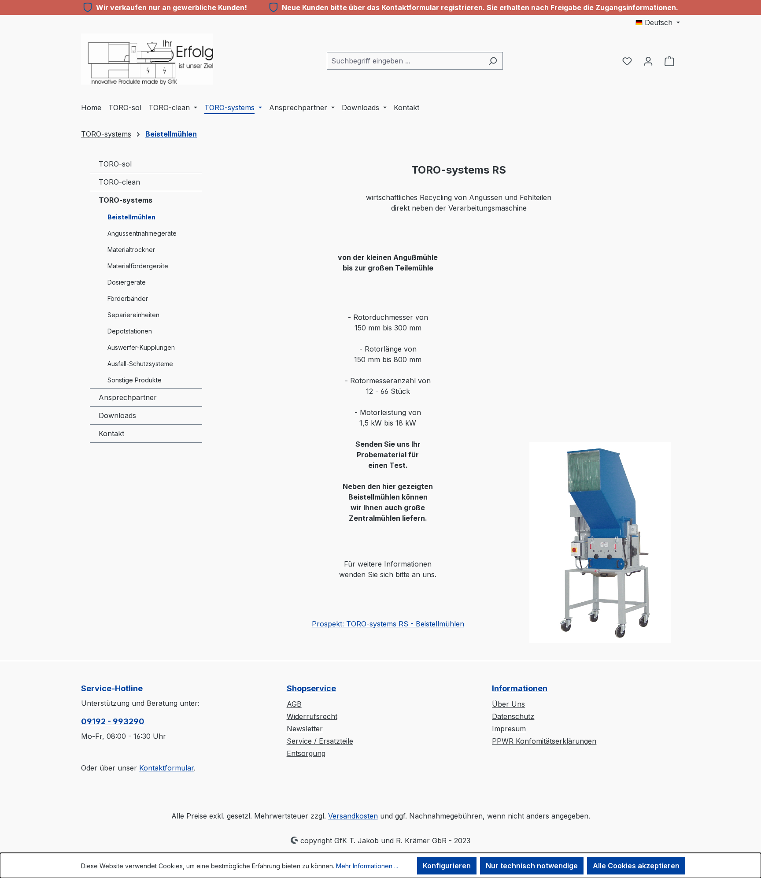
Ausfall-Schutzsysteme (140, 363)
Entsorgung (306, 753)
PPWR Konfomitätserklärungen (544, 741)
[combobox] (405, 61)
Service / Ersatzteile (320, 741)
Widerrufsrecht (312, 716)
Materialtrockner (131, 249)
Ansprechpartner (128, 397)
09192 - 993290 (112, 721)
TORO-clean (119, 182)
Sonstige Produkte (134, 380)
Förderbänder (127, 298)
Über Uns (508, 704)
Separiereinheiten (133, 315)
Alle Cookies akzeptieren (636, 865)
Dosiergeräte (126, 282)
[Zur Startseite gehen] (147, 59)
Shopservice (311, 688)
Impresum (509, 728)
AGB (294, 704)
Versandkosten (353, 815)
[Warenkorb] (669, 61)
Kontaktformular (166, 767)
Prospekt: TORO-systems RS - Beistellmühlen (388, 623)
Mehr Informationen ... (367, 866)
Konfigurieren (447, 865)
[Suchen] (492, 61)
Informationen (519, 688)
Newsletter (305, 728)
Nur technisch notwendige (532, 865)
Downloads (117, 415)
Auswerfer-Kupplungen (141, 347)
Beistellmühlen (131, 217)
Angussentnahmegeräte (142, 233)
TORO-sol (115, 163)
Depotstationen (129, 331)
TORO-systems (125, 200)
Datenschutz (513, 716)
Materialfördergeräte (137, 266)
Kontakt (111, 433)
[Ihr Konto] (648, 61)
